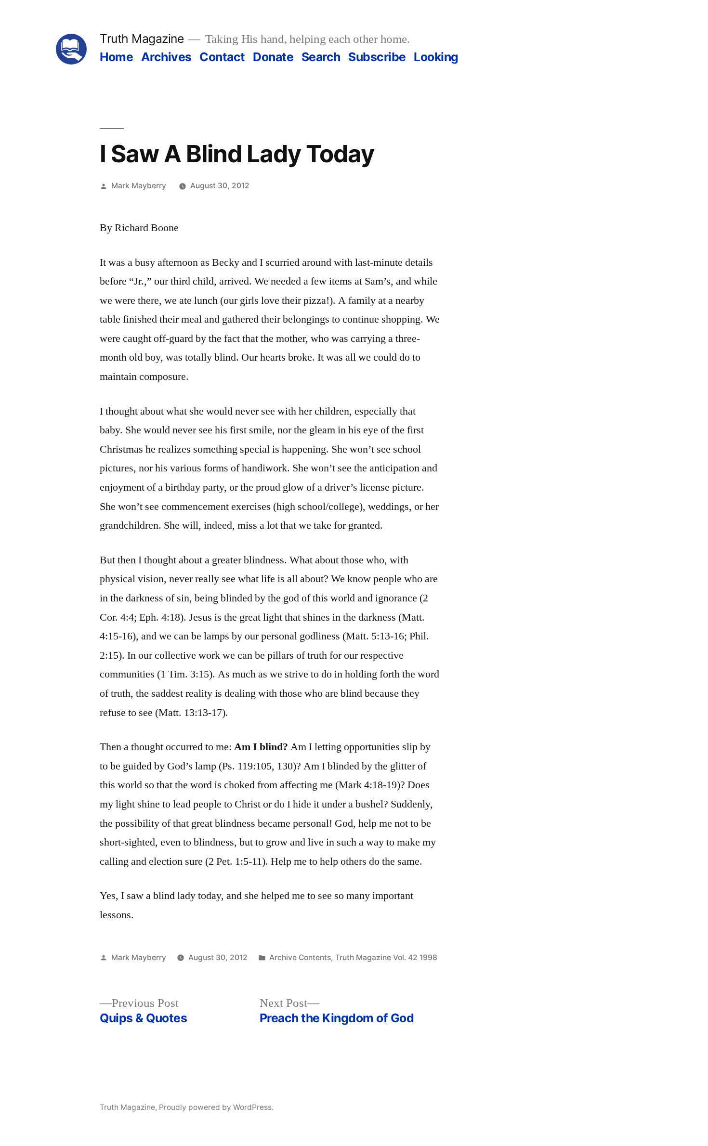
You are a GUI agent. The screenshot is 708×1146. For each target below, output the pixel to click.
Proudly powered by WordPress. (216, 1107)
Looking (436, 57)
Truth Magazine (142, 38)
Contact (222, 57)
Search (321, 57)
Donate (273, 57)
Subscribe (377, 57)
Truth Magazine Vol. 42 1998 (386, 957)
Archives (166, 57)
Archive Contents (300, 957)
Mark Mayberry (138, 185)
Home (116, 57)
